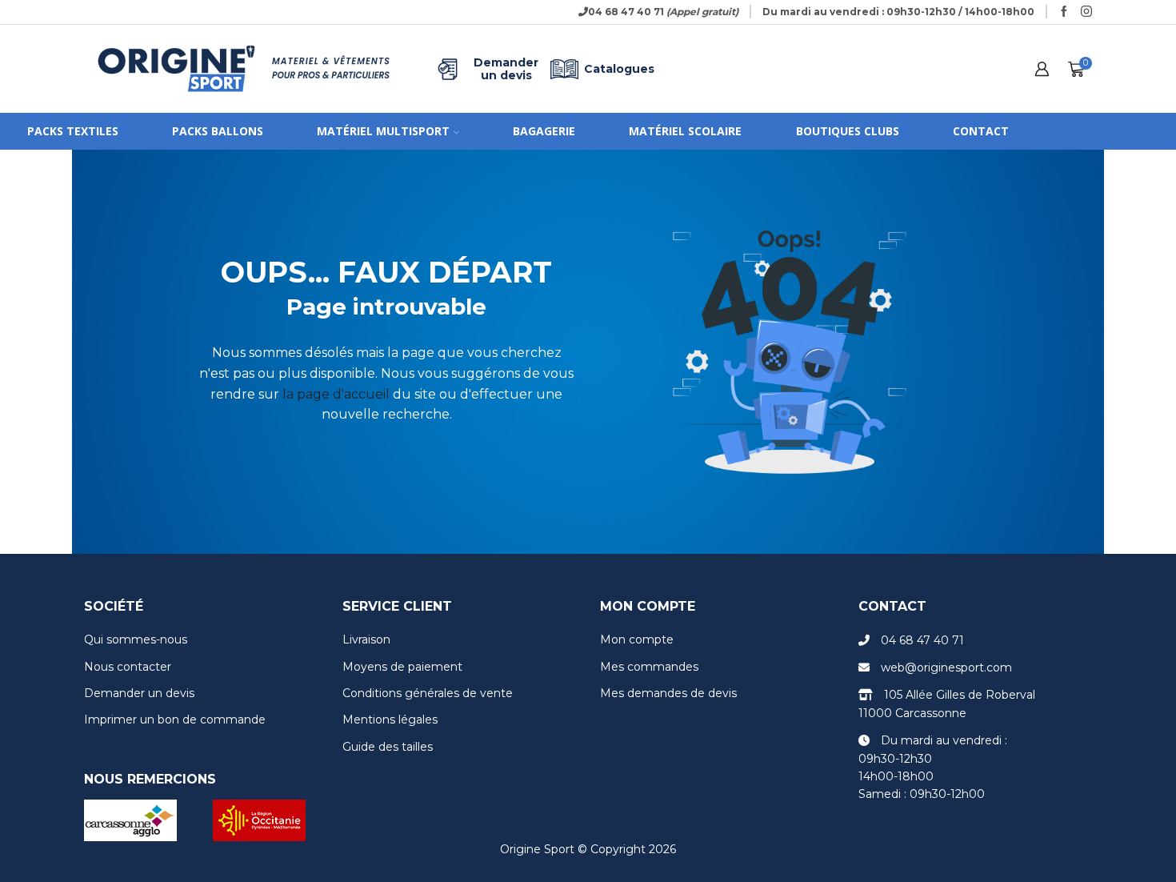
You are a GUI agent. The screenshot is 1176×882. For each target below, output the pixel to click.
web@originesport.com (946, 667)
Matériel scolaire (685, 130)
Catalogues (619, 69)
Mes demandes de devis (668, 693)
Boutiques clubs (847, 130)
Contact (981, 130)
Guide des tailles (387, 747)
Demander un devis (506, 68)
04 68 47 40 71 (922, 640)
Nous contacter (127, 666)
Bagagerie (544, 130)
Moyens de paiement (402, 666)
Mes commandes (649, 666)
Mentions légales (390, 719)
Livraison (366, 639)
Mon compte (637, 639)
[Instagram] (1086, 12)
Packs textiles (72, 130)
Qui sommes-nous (135, 639)
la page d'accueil (336, 394)
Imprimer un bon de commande (175, 719)
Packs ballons (217, 130)
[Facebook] (1064, 12)
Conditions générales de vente (427, 693)
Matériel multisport (383, 130)
